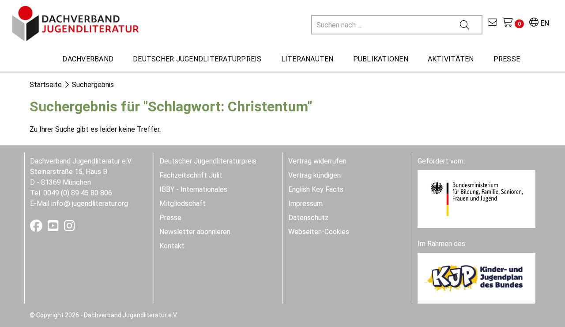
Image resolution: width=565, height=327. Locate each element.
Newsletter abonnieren (194, 232)
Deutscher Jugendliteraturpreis (207, 161)
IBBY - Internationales (193, 189)
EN (544, 23)
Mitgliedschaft (182, 203)
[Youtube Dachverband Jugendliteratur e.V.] (54, 228)
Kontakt (172, 246)
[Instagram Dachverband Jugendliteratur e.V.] (69, 228)
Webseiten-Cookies (318, 232)
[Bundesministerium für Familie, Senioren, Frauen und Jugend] (476, 198)
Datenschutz (308, 217)
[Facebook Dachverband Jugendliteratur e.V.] (37, 228)
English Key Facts (315, 189)
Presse (170, 217)
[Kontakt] (492, 23)
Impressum (305, 203)
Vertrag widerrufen (317, 161)
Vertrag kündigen (314, 175)
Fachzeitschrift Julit (190, 175)
